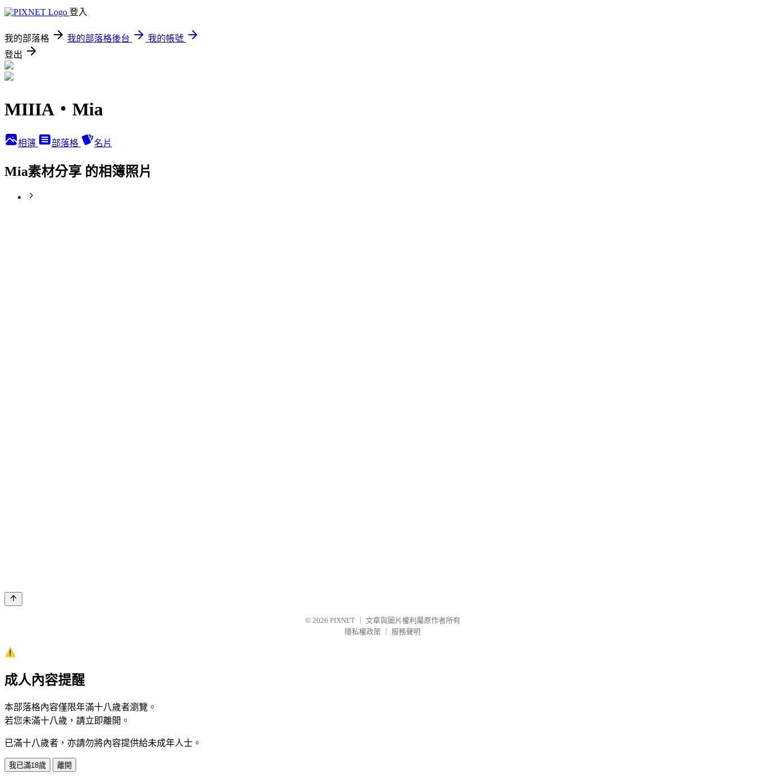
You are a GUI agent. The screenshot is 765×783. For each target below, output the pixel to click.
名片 (103, 143)
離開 (64, 765)
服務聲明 (406, 631)
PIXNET (342, 620)
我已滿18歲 (27, 765)
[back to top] (13, 599)
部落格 (66, 143)
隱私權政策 (362, 631)
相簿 (28, 143)
